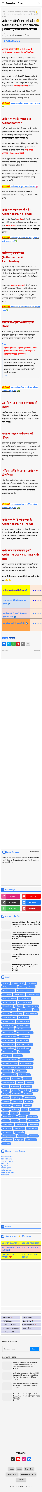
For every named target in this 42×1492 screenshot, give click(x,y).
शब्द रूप (6, 1121)
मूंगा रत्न (6, 1109)
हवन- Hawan (32, 1140)
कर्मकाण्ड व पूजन (6, 1168)
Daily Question (9, 991)
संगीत (24, 1121)
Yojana (6, 1079)
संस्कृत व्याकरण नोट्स (7, 1172)
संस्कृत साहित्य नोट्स (9, 1136)
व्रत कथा (22, 1117)
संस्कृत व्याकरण (8, 1132)
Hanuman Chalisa (10, 1010)
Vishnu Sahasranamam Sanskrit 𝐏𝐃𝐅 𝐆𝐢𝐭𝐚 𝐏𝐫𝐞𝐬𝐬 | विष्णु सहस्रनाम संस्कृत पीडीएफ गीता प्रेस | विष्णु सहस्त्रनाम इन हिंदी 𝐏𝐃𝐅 (26, 934)
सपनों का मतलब (34, 1121)
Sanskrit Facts (8, 1033)
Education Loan (34, 995)
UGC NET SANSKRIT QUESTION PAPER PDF (18, 1067)
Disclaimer (21, 1480)
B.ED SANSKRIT (19, 983)
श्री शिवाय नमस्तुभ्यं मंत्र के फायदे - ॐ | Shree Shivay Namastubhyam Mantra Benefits (25, 967)
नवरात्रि (6, 1098)
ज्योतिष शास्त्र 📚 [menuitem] (8, 1317)
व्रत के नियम (33, 1117)
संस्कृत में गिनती (20, 1128)
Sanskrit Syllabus (24, 1048)
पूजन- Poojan (17, 1098)
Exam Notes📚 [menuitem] (28, 1321)
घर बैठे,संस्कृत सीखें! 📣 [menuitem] (29, 1325)
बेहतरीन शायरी (18, 1102)
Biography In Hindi (10, 987)
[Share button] (28, 644)
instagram (12, 896)
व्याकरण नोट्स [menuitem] (27, 1328)
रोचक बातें (15, 1113)
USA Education (21, 1071)
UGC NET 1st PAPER (10, 1059)
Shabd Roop (25, 1052)
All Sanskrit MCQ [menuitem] (8, 1332)
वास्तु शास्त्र (26, 1113)
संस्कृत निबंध (34, 1124)
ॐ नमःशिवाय (17, 1079)
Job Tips (6, 1014)
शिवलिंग (16, 1121)
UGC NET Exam (27, 1059)
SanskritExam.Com (19, 3)
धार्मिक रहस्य (28, 1094)
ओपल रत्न (30, 1082)
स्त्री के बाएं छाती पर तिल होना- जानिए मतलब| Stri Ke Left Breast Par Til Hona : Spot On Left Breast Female (25, 1365)
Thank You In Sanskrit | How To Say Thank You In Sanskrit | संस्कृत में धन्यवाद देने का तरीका (26, 1396)
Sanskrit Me (25, 1037)
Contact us (29, 1469)
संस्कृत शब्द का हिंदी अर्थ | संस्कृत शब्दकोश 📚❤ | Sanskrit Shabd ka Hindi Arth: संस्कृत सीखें (26, 923)
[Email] (23, 644)
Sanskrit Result (9, 1044)
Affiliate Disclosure (28, 1474)
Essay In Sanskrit (25, 1002)
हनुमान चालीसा (8, 1140)
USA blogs (7, 1071)
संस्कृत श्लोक (20, 1132)
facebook (32, 902)
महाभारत (28, 1105)
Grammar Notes (32, 1006)
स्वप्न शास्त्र (34, 1136)
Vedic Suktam (25, 1075)
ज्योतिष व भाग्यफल (6, 1170)
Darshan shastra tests (26, 991)
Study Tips (7, 1056)
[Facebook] (4, 644)
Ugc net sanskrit (27, 1063)
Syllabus (18, 1056)
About (19, 1469)
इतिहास (21, 1082)
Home (4, 12)
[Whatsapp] (13, 644)
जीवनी (27, 1090)
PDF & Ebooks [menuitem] (7, 1321)
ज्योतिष (35, 1090)
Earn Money (20, 995)
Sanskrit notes (23, 1040)
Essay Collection (9, 1002)
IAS (37, 1010)
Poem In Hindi (8, 1025)
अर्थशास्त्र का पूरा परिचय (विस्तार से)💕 (24, 186)
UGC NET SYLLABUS (10, 1243)
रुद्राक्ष (6, 1113)
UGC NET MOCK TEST (30, 1243)
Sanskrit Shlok (9, 1048)
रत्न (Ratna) (35, 1109)
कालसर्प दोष (16, 1086)
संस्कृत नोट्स (7, 1128)
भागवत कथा (7, 1105)
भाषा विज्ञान (18, 1105)
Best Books (32, 983)
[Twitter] (9, 644)
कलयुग (6, 1086)
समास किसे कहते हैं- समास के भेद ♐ (15, 623)
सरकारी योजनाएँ (22, 1124)
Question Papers (23, 1025)
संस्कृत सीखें (23, 1136)
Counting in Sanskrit (27, 987)
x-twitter (12, 902)
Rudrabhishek (8, 1029)
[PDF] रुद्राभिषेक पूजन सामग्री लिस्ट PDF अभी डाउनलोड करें (25, 955)
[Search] (39, 3)
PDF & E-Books (9, 1021)
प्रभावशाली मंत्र (30, 1098)
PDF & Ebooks (6, 1159)
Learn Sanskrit (32, 1014)
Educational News (10, 998)
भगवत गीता (29, 1102)
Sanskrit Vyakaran (10, 1052)
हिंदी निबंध (7, 1144)
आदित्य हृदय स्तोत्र (9, 1082)
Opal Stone (24, 1017)
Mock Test (5, 1163)
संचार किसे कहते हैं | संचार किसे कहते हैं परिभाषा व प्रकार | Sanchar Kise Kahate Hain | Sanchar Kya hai (25, 945)
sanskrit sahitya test (25, 1044)
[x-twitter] (13, 1459)
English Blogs (25, 998)
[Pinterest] (18, 644)
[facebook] (29, 1459)
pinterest (32, 908)
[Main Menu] (3, 3)
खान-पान (6, 1090)
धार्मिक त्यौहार (17, 1094)
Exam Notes (8, 1006)
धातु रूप (6, 1094)
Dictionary (7, 995)
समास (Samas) (8, 1124)
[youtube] (18, 1459)
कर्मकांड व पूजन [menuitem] (27, 1317)
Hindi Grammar (26, 1010)
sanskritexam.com (25, 1486)
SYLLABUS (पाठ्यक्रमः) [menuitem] (10, 1325)
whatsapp (12, 908)
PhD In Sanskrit (24, 1021)
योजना (25, 1109)
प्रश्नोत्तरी (6, 1102)
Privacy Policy (12, 1474)
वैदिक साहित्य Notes (9, 1117)
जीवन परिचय (17, 1090)
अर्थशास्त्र (11, 12)
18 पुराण (6, 983)
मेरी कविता (16, 1109)
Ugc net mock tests (10, 1063)
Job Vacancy (18, 1014)
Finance (19, 1006)
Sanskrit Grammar (10, 1037)
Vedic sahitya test (10, 1075)
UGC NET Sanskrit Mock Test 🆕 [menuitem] (11, 1328)
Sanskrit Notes (7, 1161)
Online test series (10, 1017)
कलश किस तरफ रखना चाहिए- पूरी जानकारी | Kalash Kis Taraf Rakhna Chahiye (25, 1384)
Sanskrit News (9, 1040)
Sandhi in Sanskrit (24, 1029)
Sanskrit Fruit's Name (25, 1033)
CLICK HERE (36, 613)
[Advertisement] (21, 754)
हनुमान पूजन (20, 1140)
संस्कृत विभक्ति (33, 1128)
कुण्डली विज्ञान (27, 1086)
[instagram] (24, 1459)
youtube (33, 896)
